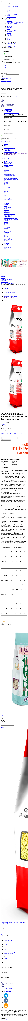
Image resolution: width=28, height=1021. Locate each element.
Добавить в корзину (5, 439)
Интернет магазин (11, 5)
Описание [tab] (12, 459)
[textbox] (23, 121)
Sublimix (6, 959)
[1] (1, 621)
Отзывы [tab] (17, 459)
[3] (5, 621)
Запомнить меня (6, 76)
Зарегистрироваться (6, 81)
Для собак (6, 194)
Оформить (3, 141)
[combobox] (23, 121)
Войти (2, 79)
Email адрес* (4, 73)
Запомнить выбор (8, 133)
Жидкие (6, 180)
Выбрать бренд (7, 163)
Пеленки (6, 202)
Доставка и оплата (11, 17)
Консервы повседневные (10, 175)
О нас (8, 19)
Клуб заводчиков (11, 43)
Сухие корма (7, 172)
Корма (5, 171)
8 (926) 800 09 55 (8, 111)
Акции (8, 15)
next (24, 263)
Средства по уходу (8, 191)
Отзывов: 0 (3, 424)
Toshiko (8, 29)
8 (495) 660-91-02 (8, 110)
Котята (8, 10)
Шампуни (6, 192)
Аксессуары (7, 187)
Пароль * (3, 75)
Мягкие (5, 184)
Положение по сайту (12, 23)
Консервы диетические (9, 174)
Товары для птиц (11, 13)
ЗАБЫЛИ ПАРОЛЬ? (6, 78)
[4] (6, 621)
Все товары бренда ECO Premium (14, 433)
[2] (3, 621)
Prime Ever (9, 27)
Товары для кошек (11, 7)
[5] (8, 621)
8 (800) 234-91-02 (8, 109)
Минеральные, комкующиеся (11, 179)
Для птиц (6, 204)
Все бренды (10, 26)
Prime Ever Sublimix (11, 30)
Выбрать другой (15, 115)
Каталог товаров (8, 162)
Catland (8, 39)
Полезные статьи (11, 46)
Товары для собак (11, 9)
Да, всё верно (7, 115)
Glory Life (9, 35)
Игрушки (6, 182)
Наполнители (7, 176)
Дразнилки (6, 183)
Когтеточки (6, 188)
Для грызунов (7, 207)
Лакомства (6, 200)
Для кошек (6, 170)
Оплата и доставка (8, 165)
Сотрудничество (11, 49)
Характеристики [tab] (4, 459)
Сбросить (3, 93)
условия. (21, 1016)
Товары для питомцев (12, 6)
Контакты (9, 21)
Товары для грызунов (12, 14)
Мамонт (9, 33)
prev (3, 263)
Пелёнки (6, 190)
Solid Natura (10, 31)
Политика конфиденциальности (15, 22)
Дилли (8, 37)
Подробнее (3, 433)
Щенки (8, 11)
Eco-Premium (10, 34)
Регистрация (9, 65)
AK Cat (8, 41)
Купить (2, 727)
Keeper (8, 38)
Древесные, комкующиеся (10, 178)
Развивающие (7, 186)
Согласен (3, 1018)
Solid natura (6, 961)
